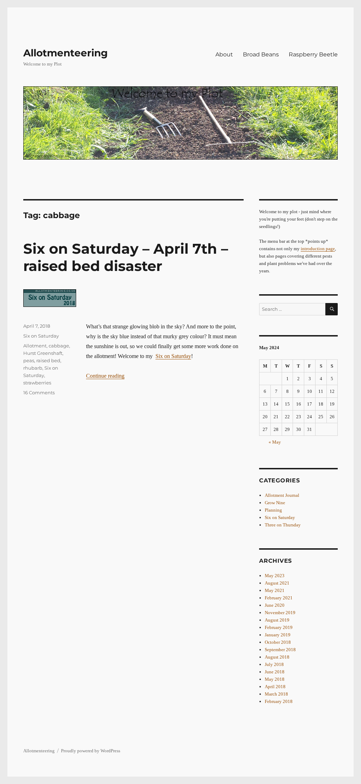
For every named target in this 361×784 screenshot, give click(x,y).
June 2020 (274, 605)
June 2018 (274, 671)
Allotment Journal (282, 495)
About (224, 54)
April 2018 (275, 686)
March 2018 (276, 694)
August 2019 (277, 620)
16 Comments (39, 392)
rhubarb (32, 368)
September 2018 (280, 649)
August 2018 (277, 657)
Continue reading (105, 376)
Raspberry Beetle (313, 54)
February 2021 (279, 597)
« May (275, 442)
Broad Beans (261, 54)
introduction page (318, 248)
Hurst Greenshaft (42, 353)
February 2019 (279, 627)
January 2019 (277, 634)
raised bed (48, 360)
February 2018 (279, 701)
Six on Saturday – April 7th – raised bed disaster (125, 257)
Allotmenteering (65, 53)
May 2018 (274, 679)
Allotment (35, 345)
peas (28, 360)
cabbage (59, 345)
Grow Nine (275, 502)
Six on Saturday (173, 356)
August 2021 (277, 583)
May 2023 (274, 575)
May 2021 (274, 590)
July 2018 (274, 664)
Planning (273, 510)
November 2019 (280, 612)
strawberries (37, 382)
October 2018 (278, 642)
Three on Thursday (283, 524)
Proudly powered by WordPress (90, 750)
